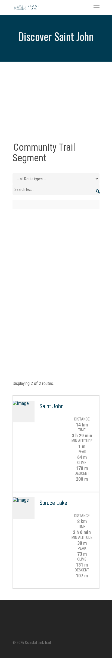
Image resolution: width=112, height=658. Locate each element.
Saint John (33, 108)
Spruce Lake (53, 502)
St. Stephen (59, 116)
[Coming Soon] (56, 122)
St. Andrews (60, 108)
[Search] (98, 189)
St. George (33, 116)
